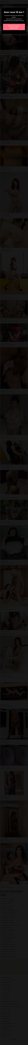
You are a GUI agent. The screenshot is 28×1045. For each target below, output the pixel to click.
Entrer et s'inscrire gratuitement (14, 27)
